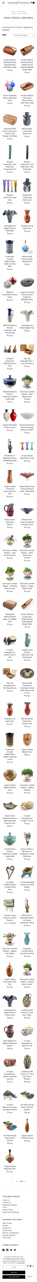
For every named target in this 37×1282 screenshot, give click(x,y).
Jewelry (5, 1226)
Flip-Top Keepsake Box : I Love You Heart (27, 361)
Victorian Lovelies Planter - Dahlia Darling (27, 787)
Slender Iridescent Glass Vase (9, 197)
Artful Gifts (6, 1238)
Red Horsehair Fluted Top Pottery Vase (27, 721)
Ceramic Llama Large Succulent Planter (10, 917)
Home (13, 11)
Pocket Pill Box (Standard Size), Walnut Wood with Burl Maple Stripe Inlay (27, 65)
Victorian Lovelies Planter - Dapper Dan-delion (10, 951)
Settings (14, 1267)
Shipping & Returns (9, 1205)
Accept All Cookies (14, 1277)
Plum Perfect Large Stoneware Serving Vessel (27, 522)
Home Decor (22, 11)
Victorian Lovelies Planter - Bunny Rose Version (27, 981)
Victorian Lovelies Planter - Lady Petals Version (10, 552)
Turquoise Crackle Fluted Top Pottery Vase (27, 951)
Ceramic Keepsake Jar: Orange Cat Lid (27, 818)
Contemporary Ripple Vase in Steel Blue (10, 228)
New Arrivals (7, 1223)
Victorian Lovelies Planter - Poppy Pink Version (27, 586)
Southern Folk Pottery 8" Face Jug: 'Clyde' (27, 1012)
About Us (6, 1200)
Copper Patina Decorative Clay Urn (9, 981)
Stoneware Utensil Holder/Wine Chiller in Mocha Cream (10, 754)
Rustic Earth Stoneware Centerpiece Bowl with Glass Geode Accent (27, 688)
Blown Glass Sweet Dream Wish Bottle (27, 259)
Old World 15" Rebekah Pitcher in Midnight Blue (10, 458)
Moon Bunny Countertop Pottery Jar (27, 131)
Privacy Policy (7, 1210)
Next (22, 1181)
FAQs (4, 1207)
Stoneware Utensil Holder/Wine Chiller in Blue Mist (10, 261)
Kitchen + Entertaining (10, 1233)
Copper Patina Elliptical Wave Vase (10, 787)
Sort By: (17, 35)
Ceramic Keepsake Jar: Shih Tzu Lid (27, 1043)
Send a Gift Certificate (10, 1212)
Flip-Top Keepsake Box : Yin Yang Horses (9, 685)
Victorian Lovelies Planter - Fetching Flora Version (10, 586)
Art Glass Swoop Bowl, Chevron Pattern (27, 1107)
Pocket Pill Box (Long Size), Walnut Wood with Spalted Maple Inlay (27, 619)
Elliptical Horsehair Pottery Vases (9, 294)
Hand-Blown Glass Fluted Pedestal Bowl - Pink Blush (27, 488)
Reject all (14, 1272)
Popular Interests (8, 1235)
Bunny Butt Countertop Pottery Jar (27, 197)
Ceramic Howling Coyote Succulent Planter (27, 884)
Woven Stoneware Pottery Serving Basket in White (27, 427)
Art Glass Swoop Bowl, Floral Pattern (9, 1137)
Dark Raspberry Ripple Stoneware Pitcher (10, 1043)
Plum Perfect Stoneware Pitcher (10, 522)
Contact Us (6, 1202)
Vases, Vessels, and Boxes (20, 13)
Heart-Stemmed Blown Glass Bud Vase (10, 97)
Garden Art (6, 1228)
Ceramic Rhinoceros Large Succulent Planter (10, 1107)
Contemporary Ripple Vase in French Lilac (10, 1012)
